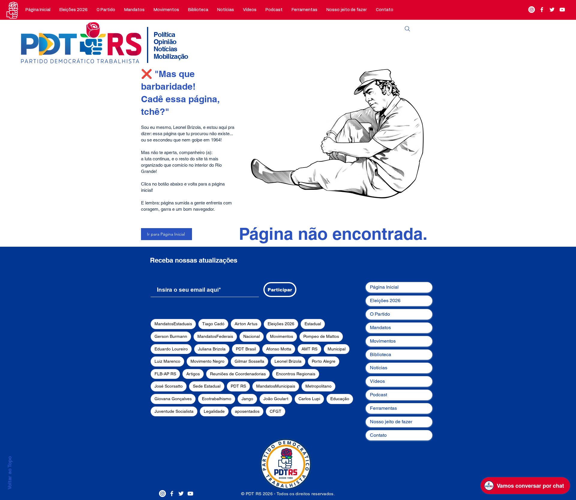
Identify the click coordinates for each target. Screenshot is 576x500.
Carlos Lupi (309, 398)
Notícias (378, 368)
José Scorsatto (168, 386)
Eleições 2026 (281, 323)
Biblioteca (380, 354)
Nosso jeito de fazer (391, 421)
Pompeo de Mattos (321, 336)
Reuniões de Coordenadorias (238, 373)
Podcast (378, 394)
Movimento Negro (207, 361)
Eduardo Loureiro (171, 349)
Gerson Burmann (170, 336)
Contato (378, 435)
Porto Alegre (323, 361)
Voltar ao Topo (10, 473)
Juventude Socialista (174, 411)
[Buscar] (407, 28)
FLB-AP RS (165, 373)
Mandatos (380, 327)
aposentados (247, 411)
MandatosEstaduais (173, 323)
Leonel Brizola (288, 361)
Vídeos (377, 381)
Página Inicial (384, 287)
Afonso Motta (278, 349)
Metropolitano (318, 386)
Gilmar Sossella (249, 361)
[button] (106, 10)
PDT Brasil (246, 349)
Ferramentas (383, 408)
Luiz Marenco (167, 361)
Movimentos (281, 336)
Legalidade (214, 411)
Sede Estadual (206, 386)
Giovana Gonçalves (173, 398)
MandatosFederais (215, 336)
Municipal (337, 349)
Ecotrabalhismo (216, 398)
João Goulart (275, 398)
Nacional (251, 336)
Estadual (312, 323)
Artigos (193, 373)
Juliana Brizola (212, 349)
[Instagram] (531, 9)
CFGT (275, 411)
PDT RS (238, 386)
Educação (339, 398)
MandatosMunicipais (275, 386)
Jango (247, 398)
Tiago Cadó (213, 323)
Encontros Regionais (295, 373)
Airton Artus (246, 323)
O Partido (380, 314)
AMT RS (309, 349)
